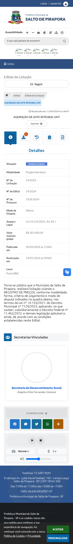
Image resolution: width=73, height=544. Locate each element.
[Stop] (41, 441)
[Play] (32, 441)
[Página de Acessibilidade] (62, 32)
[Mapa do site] (56, 32)
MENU (10, 64)
